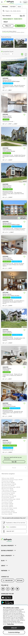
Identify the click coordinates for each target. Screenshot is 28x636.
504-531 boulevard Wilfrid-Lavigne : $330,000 (11, 499)
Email (20, 580)
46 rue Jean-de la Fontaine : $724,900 (9, 508)
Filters (7, 26)
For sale (5, 6)
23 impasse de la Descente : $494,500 (9, 512)
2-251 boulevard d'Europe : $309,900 (9, 491)
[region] (14, 620)
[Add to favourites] (24, 78)
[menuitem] (14, 545)
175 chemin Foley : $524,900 (7, 481)
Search (19, 26)
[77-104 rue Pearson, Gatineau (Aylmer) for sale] (14, 102)
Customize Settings (14, 632)
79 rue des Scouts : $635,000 (7, 509)
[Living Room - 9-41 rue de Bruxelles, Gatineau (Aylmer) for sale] (14, 245)
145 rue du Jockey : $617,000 (7, 500)
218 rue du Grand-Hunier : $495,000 (9, 496)
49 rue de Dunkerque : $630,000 (8, 493)
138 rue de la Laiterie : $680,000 (8, 482)
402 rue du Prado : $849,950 (7, 506)
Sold (19, 6)
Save (13, 461)
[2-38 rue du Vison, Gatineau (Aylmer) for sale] (14, 172)
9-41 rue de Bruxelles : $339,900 (8, 511)
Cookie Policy (10, 624)
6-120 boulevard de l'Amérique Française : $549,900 (12, 479)
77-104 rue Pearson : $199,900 (7, 490)
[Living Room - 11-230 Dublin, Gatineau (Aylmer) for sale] (14, 355)
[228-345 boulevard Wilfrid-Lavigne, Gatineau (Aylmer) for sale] (14, 66)
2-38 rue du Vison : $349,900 (7, 494)
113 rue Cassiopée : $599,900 (7, 503)
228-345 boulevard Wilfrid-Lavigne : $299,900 (11, 487)
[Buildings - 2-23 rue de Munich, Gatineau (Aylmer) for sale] (14, 318)
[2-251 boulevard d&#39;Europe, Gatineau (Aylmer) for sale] (14, 136)
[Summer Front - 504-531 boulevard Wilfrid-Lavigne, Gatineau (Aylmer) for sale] (14, 210)
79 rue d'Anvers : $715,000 (7, 502)
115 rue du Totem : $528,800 (7, 505)
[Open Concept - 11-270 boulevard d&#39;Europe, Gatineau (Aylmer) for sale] (14, 391)
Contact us (5, 576)
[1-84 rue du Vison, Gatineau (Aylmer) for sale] (14, 429)
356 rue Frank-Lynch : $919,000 (8, 485)
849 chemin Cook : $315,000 (7, 488)
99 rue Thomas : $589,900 (7, 514)
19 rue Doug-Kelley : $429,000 (8, 497)
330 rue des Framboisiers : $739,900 (9, 484)
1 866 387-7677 (9, 580)
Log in (25, 2)
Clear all (6, 21)
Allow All (14, 628)
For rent (13, 6)
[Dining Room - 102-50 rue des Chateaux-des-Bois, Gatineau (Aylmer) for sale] (14, 281)
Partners (4, 570)
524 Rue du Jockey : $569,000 (8, 478)
